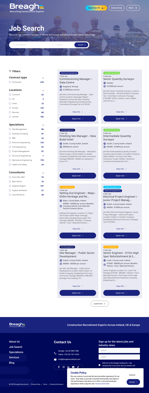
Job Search (15, 346)
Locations (15, 90)
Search (80, 45)
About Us (14, 341)
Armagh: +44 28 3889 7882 (68, 351)
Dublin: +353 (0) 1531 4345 (68, 354)
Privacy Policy (35, 384)
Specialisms (16, 124)
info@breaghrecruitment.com (69, 359)
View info (76, 112)
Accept (132, 382)
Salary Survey (116, 8)
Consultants (17, 172)
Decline (132, 375)
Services (14, 357)
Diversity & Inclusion (56, 384)
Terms (45, 384)
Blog (11, 362)
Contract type (18, 77)
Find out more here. (102, 384)
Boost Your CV (94, 8)
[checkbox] (99, 365)
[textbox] (119, 350)
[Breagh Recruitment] (27, 8)
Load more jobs (100, 304)
